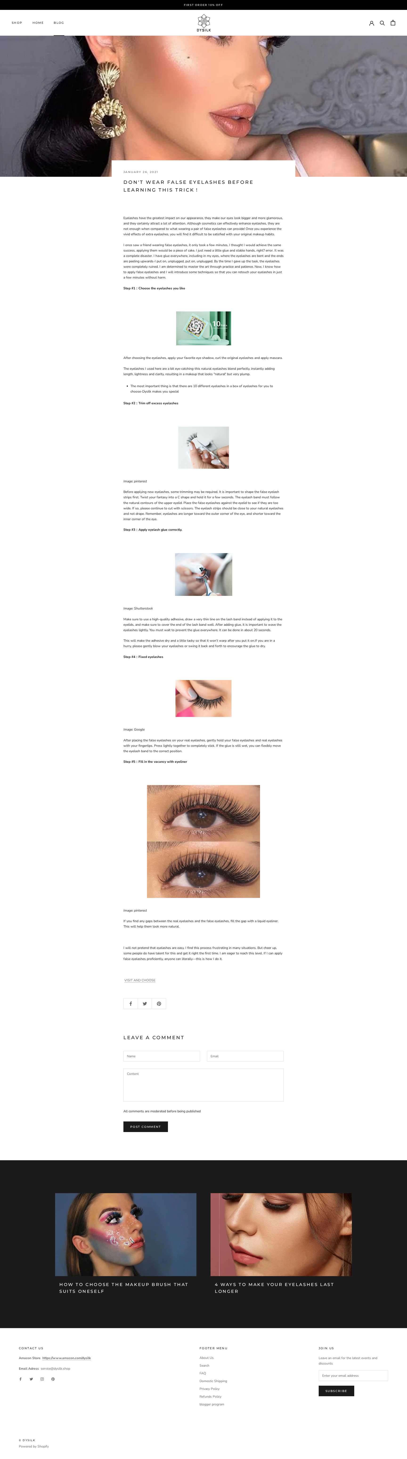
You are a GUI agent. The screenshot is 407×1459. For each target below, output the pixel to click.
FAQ (202, 1373)
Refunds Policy (210, 1396)
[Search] (382, 22)
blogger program (211, 1404)
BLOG (59, 22)
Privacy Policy (209, 1389)
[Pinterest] (53, 1378)
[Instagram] (42, 1378)
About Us (206, 1358)
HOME (38, 22)
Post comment (145, 1127)
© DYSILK (27, 1440)
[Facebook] (20, 1378)
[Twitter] (31, 1378)
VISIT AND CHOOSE (139, 980)
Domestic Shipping (213, 1381)
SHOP (17, 22)
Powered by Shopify (34, 1446)
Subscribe (336, 1391)
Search (204, 1365)
